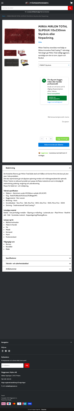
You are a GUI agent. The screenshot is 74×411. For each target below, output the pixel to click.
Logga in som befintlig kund (54, 102)
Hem (3, 16)
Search (3, 395)
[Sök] (70, 8)
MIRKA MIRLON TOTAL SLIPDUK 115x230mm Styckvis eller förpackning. (52, 32)
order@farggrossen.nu (11, 386)
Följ (27, 365)
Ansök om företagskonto (54, 98)
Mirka (40, 42)
